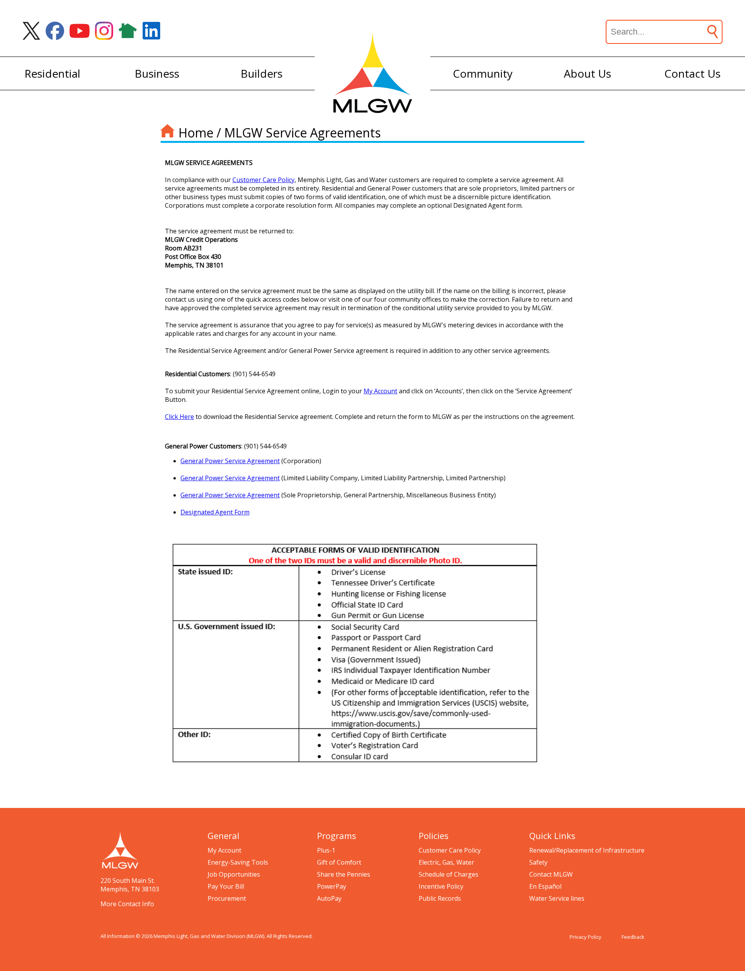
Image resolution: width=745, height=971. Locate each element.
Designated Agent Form (214, 512)
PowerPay (331, 886)
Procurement (227, 898)
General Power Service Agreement (230, 461)
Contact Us (692, 73)
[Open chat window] (711, 970)
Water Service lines (556, 898)
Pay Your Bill (226, 886)
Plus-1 (326, 850)
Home (195, 132)
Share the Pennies (343, 874)
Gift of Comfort (339, 862)
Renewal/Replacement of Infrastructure (587, 850)
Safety (538, 862)
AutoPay (329, 898)
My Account (224, 850)
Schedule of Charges (448, 874)
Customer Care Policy (263, 179)
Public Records (440, 898)
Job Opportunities (234, 874)
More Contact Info (127, 904)
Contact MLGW (551, 874)
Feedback (633, 936)
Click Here (179, 416)
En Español (545, 886)
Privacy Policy (585, 936)
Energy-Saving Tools (238, 862)
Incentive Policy (441, 886)
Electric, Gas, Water (446, 862)
